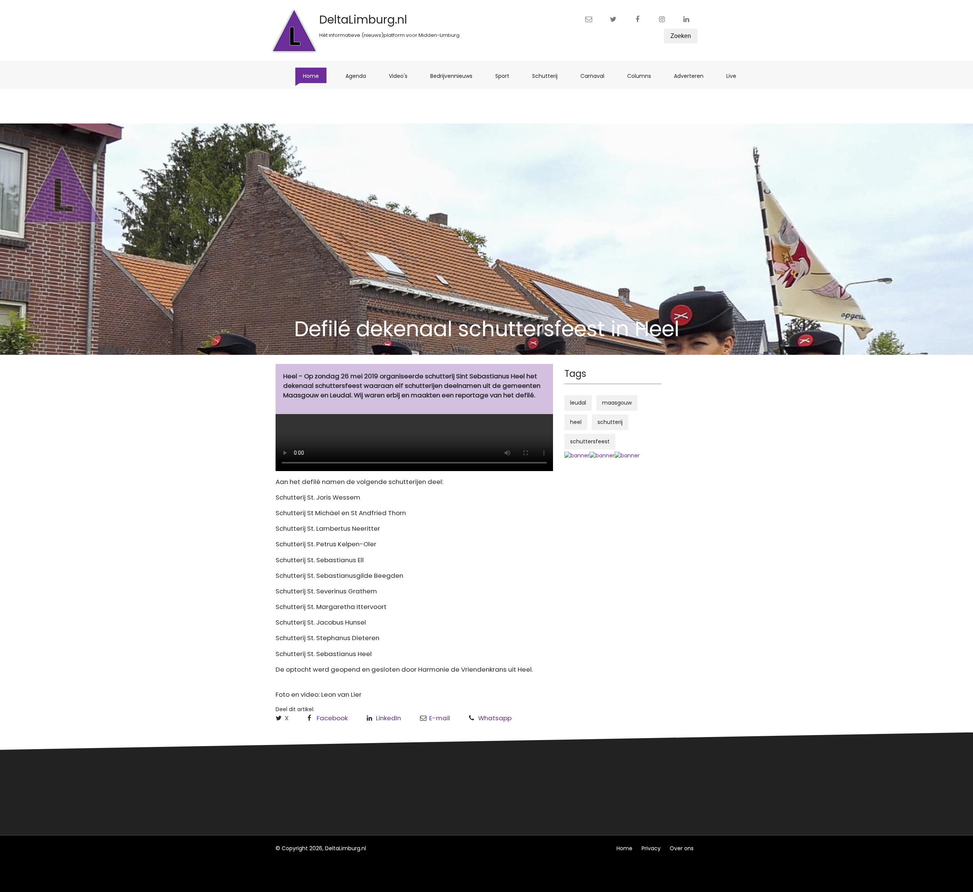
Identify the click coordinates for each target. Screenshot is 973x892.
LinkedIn (388, 718)
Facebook (332, 718)
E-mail (439, 718)
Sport (506, 76)
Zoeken (680, 36)
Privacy (651, 848)
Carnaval (596, 76)
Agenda (359, 76)
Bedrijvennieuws (455, 76)
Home (314, 76)
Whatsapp (495, 718)
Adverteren (692, 76)
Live (735, 76)
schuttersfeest (590, 441)
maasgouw (617, 402)
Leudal (396, 773)
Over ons (682, 848)
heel (576, 422)
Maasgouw (402, 801)
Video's (402, 76)
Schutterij (548, 76)
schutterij (610, 422)
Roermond (402, 787)
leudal (578, 402)
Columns (643, 76)
